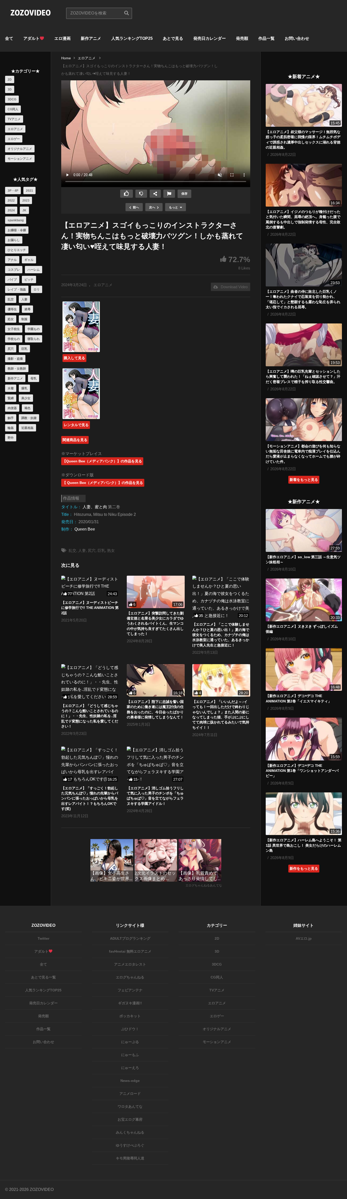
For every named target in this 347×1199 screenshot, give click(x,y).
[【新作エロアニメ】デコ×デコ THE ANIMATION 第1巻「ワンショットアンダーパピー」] (304, 739)
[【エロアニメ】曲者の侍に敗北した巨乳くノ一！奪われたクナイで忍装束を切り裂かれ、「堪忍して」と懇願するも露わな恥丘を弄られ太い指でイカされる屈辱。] (304, 265)
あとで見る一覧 (43, 977)
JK (24, 210)
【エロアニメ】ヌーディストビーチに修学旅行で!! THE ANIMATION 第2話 (90, 608)
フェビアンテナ (130, 990)
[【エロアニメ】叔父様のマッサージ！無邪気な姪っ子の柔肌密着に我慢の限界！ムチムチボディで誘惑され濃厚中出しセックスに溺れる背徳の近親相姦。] (304, 105)
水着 (11, 388)
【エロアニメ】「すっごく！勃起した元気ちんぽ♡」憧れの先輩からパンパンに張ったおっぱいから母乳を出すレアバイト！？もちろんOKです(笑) (89, 798)
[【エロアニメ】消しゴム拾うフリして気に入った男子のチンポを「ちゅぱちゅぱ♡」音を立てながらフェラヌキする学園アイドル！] (156, 765)
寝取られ (33, 339)
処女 (11, 319)
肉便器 (12, 408)
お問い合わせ (297, 38)
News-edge (130, 1081)
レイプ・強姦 (17, 289)
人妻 (24, 299)
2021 (29, 190)
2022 (11, 200)
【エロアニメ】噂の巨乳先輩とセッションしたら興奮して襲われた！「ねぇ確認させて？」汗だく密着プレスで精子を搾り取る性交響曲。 (303, 376)
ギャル (29, 260)
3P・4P (13, 190)
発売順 (242, 38)
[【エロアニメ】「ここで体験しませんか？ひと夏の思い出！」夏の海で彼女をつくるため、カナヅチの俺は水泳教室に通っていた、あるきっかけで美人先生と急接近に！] (221, 598)
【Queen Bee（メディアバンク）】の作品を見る (102, 461)
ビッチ (29, 279)
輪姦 (11, 428)
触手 (11, 418)
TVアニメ (14, 119)
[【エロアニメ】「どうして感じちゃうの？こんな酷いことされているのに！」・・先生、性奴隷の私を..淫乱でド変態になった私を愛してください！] (90, 682)
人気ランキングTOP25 (132, 38)
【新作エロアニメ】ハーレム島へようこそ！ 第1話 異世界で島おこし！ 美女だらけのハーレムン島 (303, 845)
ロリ (37, 289)
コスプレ (14, 269)
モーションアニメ (20, 158)
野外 (11, 438)
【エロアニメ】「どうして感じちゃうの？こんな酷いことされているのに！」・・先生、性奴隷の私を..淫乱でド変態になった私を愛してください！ (89, 716)
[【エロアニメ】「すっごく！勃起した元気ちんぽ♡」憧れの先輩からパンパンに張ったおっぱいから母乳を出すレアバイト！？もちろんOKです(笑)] (90, 765)
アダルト (31, 38)
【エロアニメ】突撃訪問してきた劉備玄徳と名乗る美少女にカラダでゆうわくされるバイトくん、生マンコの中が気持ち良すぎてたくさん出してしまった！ (155, 623)
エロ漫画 (62, 38)
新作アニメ (91, 38)
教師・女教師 (17, 368)
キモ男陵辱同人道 (130, 1158)
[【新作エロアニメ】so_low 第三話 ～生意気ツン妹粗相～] (304, 530)
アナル (12, 260)
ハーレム (33, 269)
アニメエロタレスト (130, 964)
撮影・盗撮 (15, 358)
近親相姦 (27, 428)
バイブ (12, 279)
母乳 (33, 378)
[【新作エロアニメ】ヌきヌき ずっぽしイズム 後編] (304, 599)
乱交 (11, 299)
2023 (25, 200)
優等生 (12, 309)
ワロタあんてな (130, 1106)
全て (9, 38)
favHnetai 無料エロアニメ (130, 951)
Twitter (43, 938)
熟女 (111, 550)
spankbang (16, 220)
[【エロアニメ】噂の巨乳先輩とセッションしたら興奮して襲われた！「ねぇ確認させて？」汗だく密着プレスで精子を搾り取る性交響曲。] (304, 344)
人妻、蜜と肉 (95, 507)
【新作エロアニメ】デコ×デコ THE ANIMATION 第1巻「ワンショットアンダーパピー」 (302, 771)
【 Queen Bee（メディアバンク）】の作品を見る (102, 483)
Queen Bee (84, 529)
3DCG (12, 99)
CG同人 (13, 109)
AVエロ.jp (304, 938)
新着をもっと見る (304, 480)
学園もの (33, 329)
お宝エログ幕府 (130, 1119)
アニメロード (130, 1094)
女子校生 (14, 329)
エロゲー (14, 139)
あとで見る (173, 38)
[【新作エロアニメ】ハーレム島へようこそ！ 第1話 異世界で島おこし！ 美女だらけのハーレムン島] (304, 813)
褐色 (27, 408)
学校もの (14, 339)
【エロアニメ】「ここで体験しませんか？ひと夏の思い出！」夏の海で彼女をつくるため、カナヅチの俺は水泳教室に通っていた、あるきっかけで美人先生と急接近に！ (220, 634)
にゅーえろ (130, 1068)
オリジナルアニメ (20, 149)
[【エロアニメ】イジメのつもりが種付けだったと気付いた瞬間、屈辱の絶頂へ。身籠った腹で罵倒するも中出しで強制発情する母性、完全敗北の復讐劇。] (304, 185)
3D (10, 89)
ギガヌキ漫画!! (130, 1003)
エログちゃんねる (130, 977)
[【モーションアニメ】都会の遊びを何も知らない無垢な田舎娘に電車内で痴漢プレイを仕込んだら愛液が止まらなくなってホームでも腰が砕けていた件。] (304, 419)
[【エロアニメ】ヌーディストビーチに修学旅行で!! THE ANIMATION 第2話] (90, 586)
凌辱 (27, 309)
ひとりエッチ (17, 250)
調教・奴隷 (29, 418)
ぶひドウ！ (130, 1029)
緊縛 (11, 398)
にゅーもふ (130, 1055)
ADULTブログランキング (130, 938)
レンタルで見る (76, 425)
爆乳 (24, 388)
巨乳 (24, 349)
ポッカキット (130, 1016)
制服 (24, 319)
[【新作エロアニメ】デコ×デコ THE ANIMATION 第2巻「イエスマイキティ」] (304, 669)
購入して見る (74, 358)
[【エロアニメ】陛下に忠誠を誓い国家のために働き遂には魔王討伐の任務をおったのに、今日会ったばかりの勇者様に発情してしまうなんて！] (156, 680)
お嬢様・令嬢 (17, 230)
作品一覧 (266, 38)
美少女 (25, 398)
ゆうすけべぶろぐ (130, 1145)
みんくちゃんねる (130, 1132)
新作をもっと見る (304, 868)
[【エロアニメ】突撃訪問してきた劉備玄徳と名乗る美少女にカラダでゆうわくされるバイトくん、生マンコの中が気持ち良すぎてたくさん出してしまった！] (156, 592)
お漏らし (14, 240)
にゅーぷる (130, 1042)
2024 (11, 210)
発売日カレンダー (209, 38)
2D (10, 79)
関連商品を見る (74, 440)
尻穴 (11, 349)
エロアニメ (15, 129)
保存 (184, 193)
